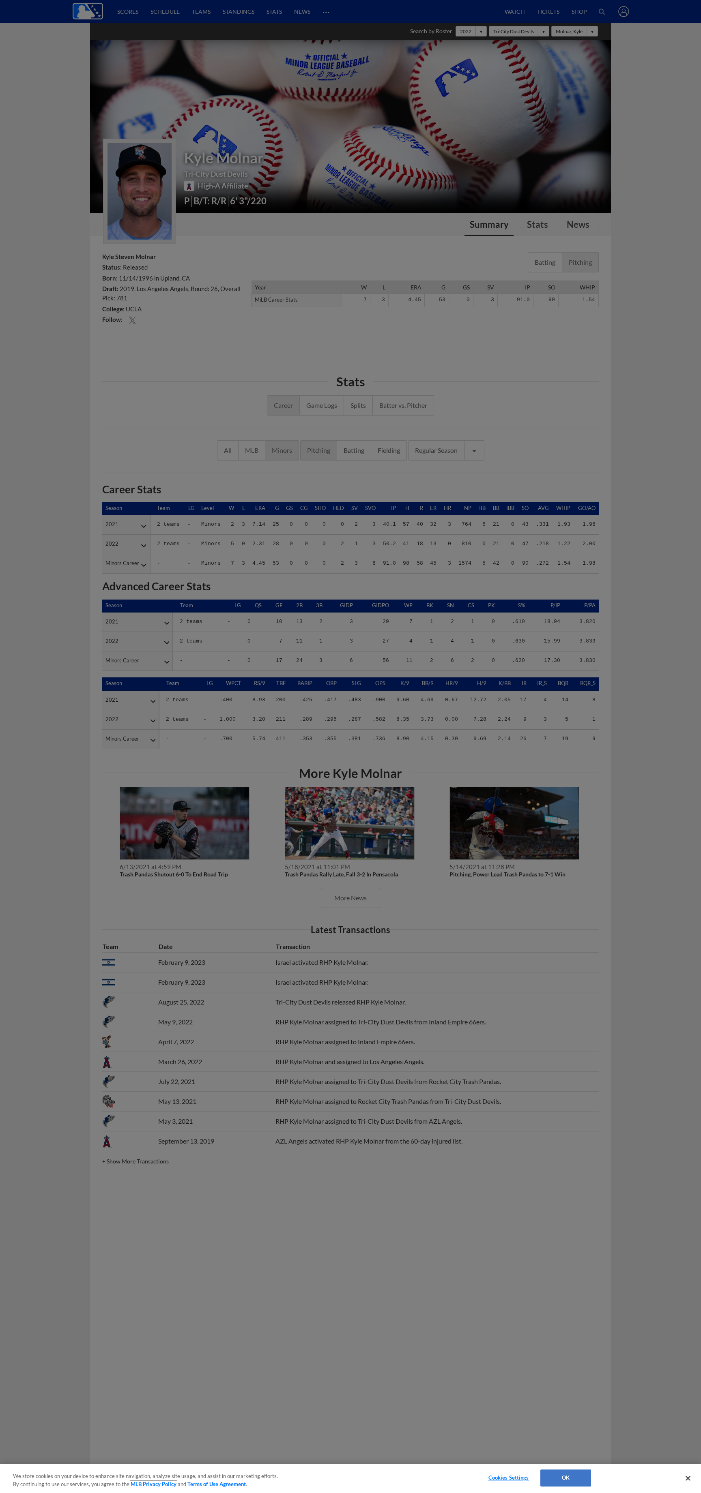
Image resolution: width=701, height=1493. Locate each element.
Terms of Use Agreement (216, 1484)
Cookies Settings (508, 1477)
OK (566, 1477)
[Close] (688, 1478)
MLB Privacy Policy (153, 1484)
